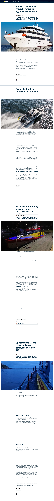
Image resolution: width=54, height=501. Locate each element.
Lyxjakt (21, 75)
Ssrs (24, 319)
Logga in (45, 1)
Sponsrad (17, 186)
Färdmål (16, 1)
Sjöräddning (21, 319)
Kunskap (19, 1)
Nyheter (25, 1)
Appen (22, 1)
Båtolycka (17, 75)
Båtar (13, 1)
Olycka (24, 75)
